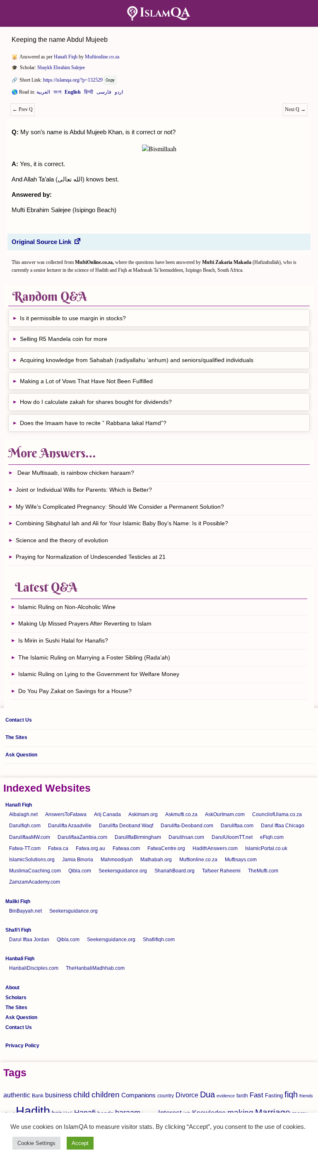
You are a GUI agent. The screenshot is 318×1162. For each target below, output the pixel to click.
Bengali (57, 94)
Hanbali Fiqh (19, 958)
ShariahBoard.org (174, 871)
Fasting (274, 1095)
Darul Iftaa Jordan (29, 939)
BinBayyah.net (25, 911)
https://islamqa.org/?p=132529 (73, 79)
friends (306, 1095)
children (106, 1094)
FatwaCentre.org (166, 848)
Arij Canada (107, 814)
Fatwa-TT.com (25, 848)
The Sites (16, 737)
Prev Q (22, 109)
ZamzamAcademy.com (34, 882)
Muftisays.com (241, 859)
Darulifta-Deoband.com (187, 826)
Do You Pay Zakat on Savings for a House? (75, 691)
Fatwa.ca (58, 848)
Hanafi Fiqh (65, 56)
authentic (16, 1095)
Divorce (187, 1095)
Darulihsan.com (186, 837)
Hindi (88, 94)
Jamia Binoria (77, 859)
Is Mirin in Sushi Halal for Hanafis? (63, 640)
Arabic (43, 94)
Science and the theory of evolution (62, 540)
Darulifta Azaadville (70, 826)
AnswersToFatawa (66, 814)
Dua (207, 1094)
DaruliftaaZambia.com (82, 837)
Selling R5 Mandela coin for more (63, 339)
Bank (37, 1096)
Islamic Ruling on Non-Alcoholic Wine (67, 607)
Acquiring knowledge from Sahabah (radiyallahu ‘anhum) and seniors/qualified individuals (136, 360)
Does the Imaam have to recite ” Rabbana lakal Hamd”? (93, 423)
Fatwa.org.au (90, 848)
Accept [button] (80, 1143)
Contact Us (18, 720)
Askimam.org (143, 814)
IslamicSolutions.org (32, 859)
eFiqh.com (272, 837)
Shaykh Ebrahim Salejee (61, 67)
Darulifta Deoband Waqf (126, 826)
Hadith (33, 1111)
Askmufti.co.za (181, 814)
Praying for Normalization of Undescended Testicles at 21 (91, 556)
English (73, 94)
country (165, 1095)
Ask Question (21, 755)
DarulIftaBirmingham (138, 837)
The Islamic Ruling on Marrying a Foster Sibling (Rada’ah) (94, 657)
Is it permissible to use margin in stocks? (73, 318)
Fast (256, 1095)
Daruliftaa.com (237, 826)
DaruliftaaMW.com (29, 837)
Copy (110, 80)
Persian (103, 94)
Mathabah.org (156, 859)
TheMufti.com (263, 871)
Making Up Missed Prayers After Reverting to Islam (85, 623)
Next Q (295, 109)
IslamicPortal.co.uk (266, 848)
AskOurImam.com (225, 814)
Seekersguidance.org (123, 871)
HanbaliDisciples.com (33, 968)
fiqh (291, 1094)
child (81, 1094)
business (58, 1095)
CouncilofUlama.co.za (277, 814)
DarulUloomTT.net (232, 837)
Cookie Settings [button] (36, 1143)
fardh (242, 1096)
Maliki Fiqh (17, 901)
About (12, 987)
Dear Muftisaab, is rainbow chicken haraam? (75, 472)
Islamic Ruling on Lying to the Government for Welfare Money (98, 674)
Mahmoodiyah (117, 859)
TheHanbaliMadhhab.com (95, 968)
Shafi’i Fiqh (18, 930)
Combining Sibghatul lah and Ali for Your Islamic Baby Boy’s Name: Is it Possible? (122, 523)
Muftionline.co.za (102, 56)
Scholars (15, 997)
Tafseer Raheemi (221, 871)
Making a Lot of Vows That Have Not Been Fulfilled (86, 381)
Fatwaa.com (126, 848)
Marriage (272, 1112)
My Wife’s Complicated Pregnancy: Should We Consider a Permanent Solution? (120, 506)
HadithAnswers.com (215, 848)
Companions (138, 1095)
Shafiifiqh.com (159, 939)
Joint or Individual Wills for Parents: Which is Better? (84, 489)
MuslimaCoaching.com (35, 871)
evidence (226, 1095)
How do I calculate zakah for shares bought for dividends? (96, 402)
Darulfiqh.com (25, 826)
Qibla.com (79, 871)
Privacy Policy (22, 1045)
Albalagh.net (23, 814)
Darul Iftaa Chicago (282, 826)
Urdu (119, 94)
